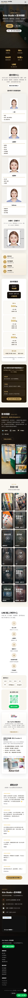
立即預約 (10, 26)
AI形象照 (4, 955)
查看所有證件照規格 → (14, 85)
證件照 (3, 953)
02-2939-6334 (10, 904)
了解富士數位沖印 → (14, 732)
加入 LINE (18, 26)
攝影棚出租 (4, 961)
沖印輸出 (4, 957)
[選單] (25, 2)
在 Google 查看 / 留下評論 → (14, 877)
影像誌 (3, 959)
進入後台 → (14, 993)
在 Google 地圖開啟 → (8, 929)
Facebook (4, 980)
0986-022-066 (18, 904)
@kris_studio (14, 706)
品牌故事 (4, 970)
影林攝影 (4, 968)
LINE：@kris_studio (8, 946)
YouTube (4, 985)
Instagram (4, 983)
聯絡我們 (4, 974)
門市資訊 (4, 972)
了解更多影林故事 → (7, 439)
